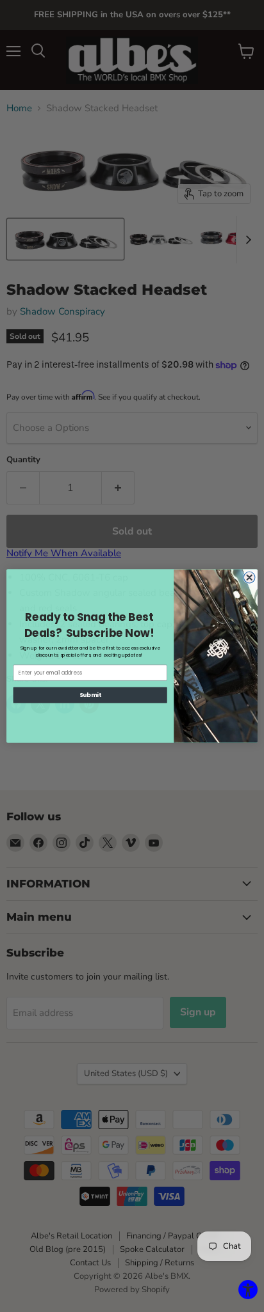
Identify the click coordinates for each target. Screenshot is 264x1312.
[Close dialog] (249, 577)
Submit (90, 695)
